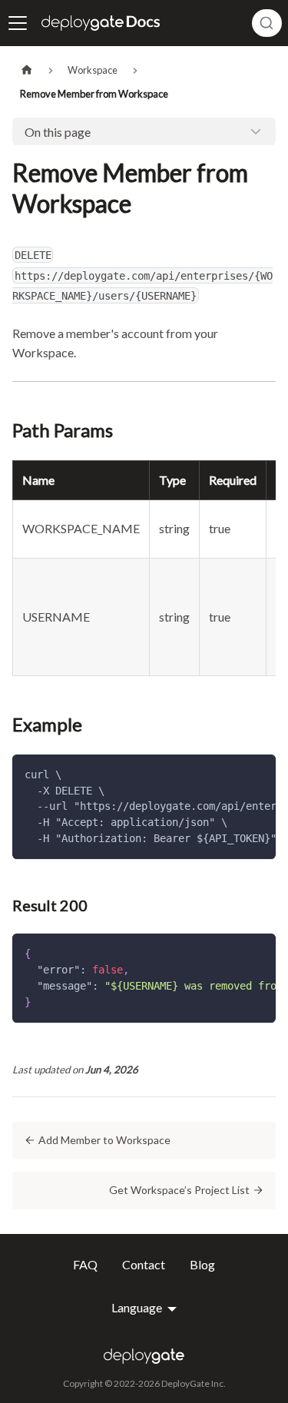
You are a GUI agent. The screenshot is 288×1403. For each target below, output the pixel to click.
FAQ (85, 1265)
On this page (58, 131)
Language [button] (137, 1308)
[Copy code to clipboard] (257, 774)
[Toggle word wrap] (229, 774)
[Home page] (26, 70)
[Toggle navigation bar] (17, 23)
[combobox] (267, 23)
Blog (202, 1265)
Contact (143, 1265)
